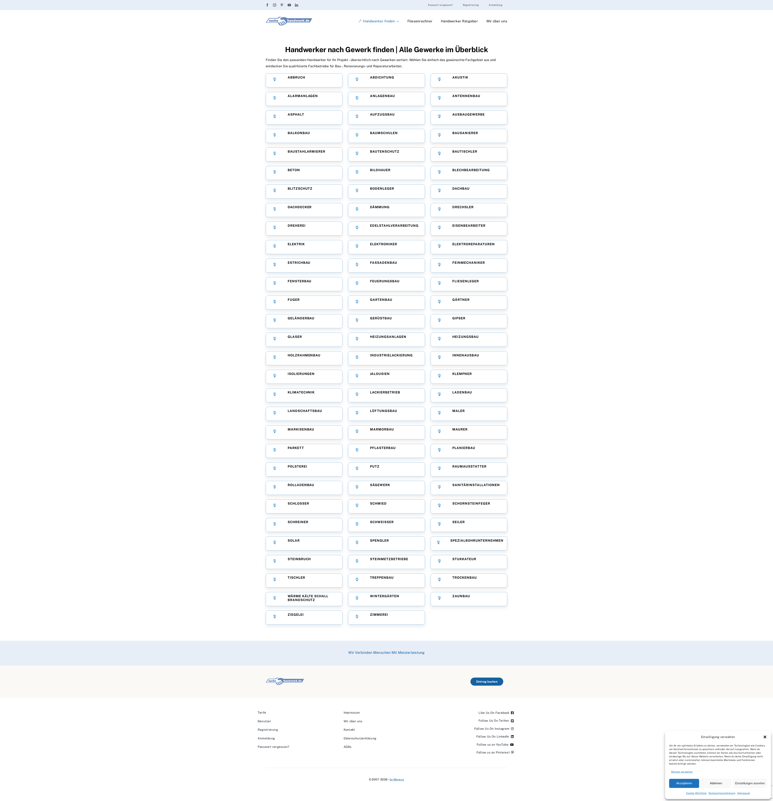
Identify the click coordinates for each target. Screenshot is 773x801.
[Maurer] (439, 432)
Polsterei (297, 466)
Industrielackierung (391, 355)
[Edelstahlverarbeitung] (357, 228)
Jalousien (380, 374)
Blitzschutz (300, 188)
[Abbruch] (274, 80)
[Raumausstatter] (439, 469)
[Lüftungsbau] (357, 413)
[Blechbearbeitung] (439, 172)
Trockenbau (464, 578)
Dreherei (297, 226)
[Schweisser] (357, 524)
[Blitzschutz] (274, 191)
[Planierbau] (439, 450)
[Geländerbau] (274, 321)
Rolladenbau (301, 485)
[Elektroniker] (357, 246)
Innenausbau (465, 355)
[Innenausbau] (439, 358)
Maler (458, 411)
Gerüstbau (381, 318)
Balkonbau (299, 133)
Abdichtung (382, 77)
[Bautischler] (439, 154)
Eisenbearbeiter (468, 226)
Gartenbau (381, 300)
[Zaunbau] (439, 598)
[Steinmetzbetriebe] (357, 561)
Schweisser (382, 522)
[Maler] (439, 413)
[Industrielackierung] (357, 358)
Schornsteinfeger (471, 503)
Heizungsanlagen (388, 337)
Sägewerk (380, 485)
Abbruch (296, 77)
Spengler (379, 540)
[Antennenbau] (439, 98)
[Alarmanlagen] (274, 98)
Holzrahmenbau (304, 355)
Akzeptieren (684, 783)
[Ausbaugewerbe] (439, 117)
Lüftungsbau (383, 411)
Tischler (296, 578)
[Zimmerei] (357, 617)
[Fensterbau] (274, 284)
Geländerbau (301, 318)
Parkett (296, 448)
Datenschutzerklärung (722, 793)
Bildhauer (380, 170)
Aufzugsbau (382, 114)
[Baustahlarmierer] (274, 154)
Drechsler (463, 207)
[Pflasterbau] (357, 450)
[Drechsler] (439, 209)
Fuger (294, 300)
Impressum (743, 793)
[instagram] (274, 5)
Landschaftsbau (305, 411)
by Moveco (397, 779)
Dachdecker (300, 207)
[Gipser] (439, 321)
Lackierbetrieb (385, 392)
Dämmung (380, 207)
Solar (294, 540)
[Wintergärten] (357, 598)
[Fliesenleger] (439, 284)
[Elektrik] (274, 246)
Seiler (458, 522)
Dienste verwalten (682, 771)
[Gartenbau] (357, 302)
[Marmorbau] (357, 432)
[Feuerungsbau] (357, 284)
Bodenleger (382, 188)
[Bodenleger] (357, 191)
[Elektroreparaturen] (439, 246)
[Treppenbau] (357, 580)
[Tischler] (274, 580)
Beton (294, 170)
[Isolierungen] (274, 376)
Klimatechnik (301, 392)
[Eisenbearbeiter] (439, 228)
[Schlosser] (274, 506)
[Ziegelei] (274, 617)
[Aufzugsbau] (357, 117)
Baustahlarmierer (306, 151)
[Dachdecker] (274, 209)
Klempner (462, 374)
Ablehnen (716, 783)
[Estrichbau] (274, 265)
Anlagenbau (382, 96)
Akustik (460, 77)
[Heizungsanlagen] (357, 339)
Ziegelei (296, 615)
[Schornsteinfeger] (439, 506)
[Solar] (274, 543)
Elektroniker (383, 244)
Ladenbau (462, 392)
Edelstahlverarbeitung (394, 226)
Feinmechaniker (468, 263)
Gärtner (461, 300)
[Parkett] (274, 450)
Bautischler (464, 151)
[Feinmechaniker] (439, 265)
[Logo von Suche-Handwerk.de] (289, 18)
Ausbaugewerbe (468, 114)
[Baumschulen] (357, 135)
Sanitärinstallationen (476, 485)
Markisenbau (301, 429)
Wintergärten (384, 596)
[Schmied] (357, 506)
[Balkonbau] (274, 135)
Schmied (378, 503)
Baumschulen (384, 133)
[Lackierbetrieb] (357, 395)
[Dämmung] (357, 209)
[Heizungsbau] (439, 339)
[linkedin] (296, 5)
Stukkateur (464, 559)
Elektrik (296, 244)
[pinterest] (281, 5)
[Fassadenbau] (357, 265)
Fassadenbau (383, 263)
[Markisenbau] (274, 432)
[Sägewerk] (357, 487)
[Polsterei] (274, 469)
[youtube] (289, 5)
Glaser (295, 337)
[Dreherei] (274, 228)
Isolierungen (301, 374)
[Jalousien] (357, 376)
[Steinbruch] (274, 561)
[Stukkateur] (439, 561)
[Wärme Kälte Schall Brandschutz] (274, 598)
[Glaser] (274, 339)
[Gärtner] (439, 302)
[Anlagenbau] (357, 98)
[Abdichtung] (357, 80)
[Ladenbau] (439, 395)
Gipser (458, 318)
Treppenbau (382, 578)
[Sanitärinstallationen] (439, 487)
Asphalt (296, 114)
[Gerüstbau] (357, 321)
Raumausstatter (469, 466)
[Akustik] (439, 80)
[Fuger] (274, 302)
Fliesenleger (465, 281)
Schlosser (298, 503)
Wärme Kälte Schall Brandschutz (308, 598)
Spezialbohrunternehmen (476, 540)
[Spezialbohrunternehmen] (438, 543)
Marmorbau (382, 429)
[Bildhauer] (357, 172)
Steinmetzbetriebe (389, 559)
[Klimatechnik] (274, 395)
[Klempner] (439, 376)
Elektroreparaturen (473, 244)
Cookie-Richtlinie (696, 793)
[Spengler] (357, 543)
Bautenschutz (384, 151)
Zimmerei (379, 615)
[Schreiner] (274, 524)
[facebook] (267, 5)
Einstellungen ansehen (750, 783)
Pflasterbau (383, 448)
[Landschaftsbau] (274, 413)
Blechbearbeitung (471, 170)
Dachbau (461, 188)
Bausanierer (465, 133)
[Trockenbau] (439, 580)
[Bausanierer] (439, 135)
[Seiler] (439, 524)
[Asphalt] (274, 117)
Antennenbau (466, 96)
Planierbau (463, 448)
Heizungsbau (465, 337)
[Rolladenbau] (274, 487)
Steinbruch (299, 559)
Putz (374, 466)
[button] (765, 737)
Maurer (460, 429)
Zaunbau (461, 596)
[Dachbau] (439, 191)
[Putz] (357, 469)
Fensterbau (300, 281)
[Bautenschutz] (357, 154)
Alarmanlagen (303, 96)
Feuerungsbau (385, 281)
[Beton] (274, 172)
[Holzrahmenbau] (274, 358)
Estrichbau (299, 263)
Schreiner (298, 522)
